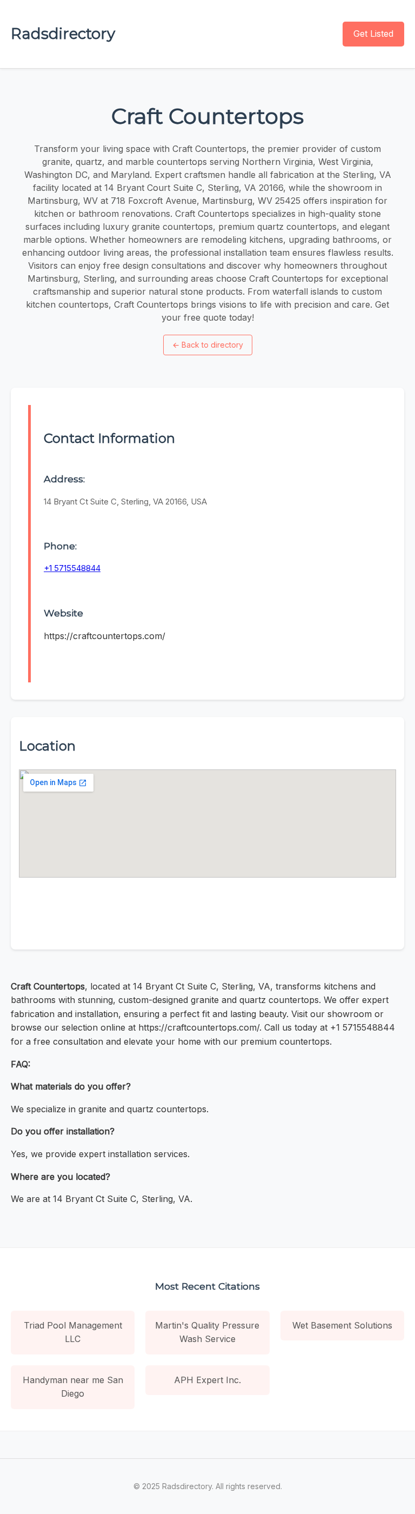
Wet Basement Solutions (342, 1325)
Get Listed (373, 33)
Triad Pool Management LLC (73, 1332)
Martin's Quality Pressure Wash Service (207, 1332)
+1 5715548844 (72, 568)
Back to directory (207, 344)
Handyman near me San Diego (73, 1386)
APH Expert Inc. (207, 1379)
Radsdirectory (63, 33)
